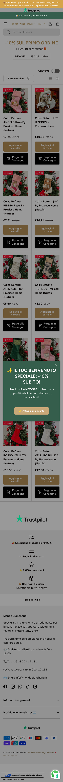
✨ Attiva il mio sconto (31, 410)
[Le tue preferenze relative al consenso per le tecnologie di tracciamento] (57, 776)
